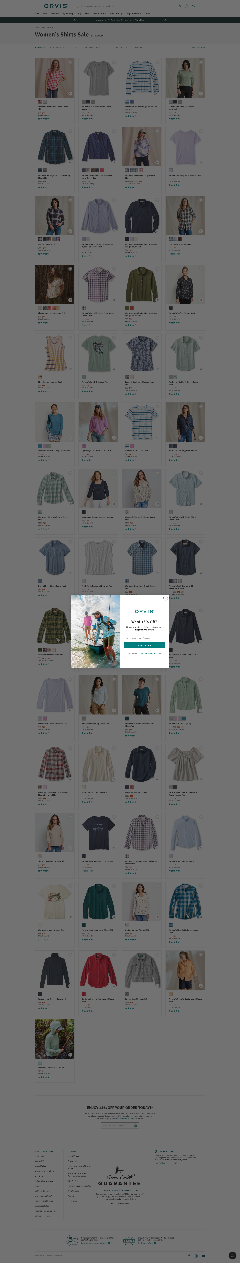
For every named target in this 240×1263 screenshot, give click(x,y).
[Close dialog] (165, 598)
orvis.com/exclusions (148, 653)
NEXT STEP (144, 645)
